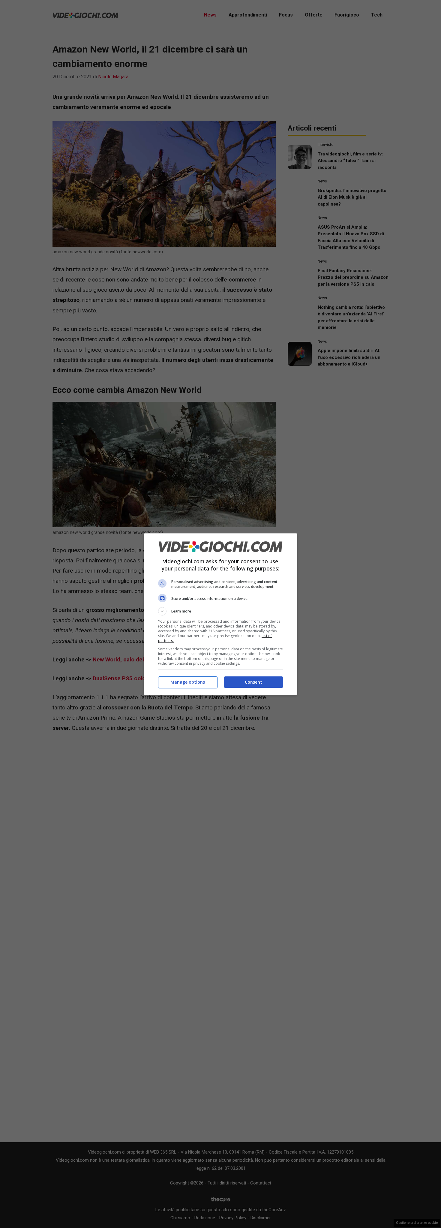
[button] (220, 611)
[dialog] (220, 614)
